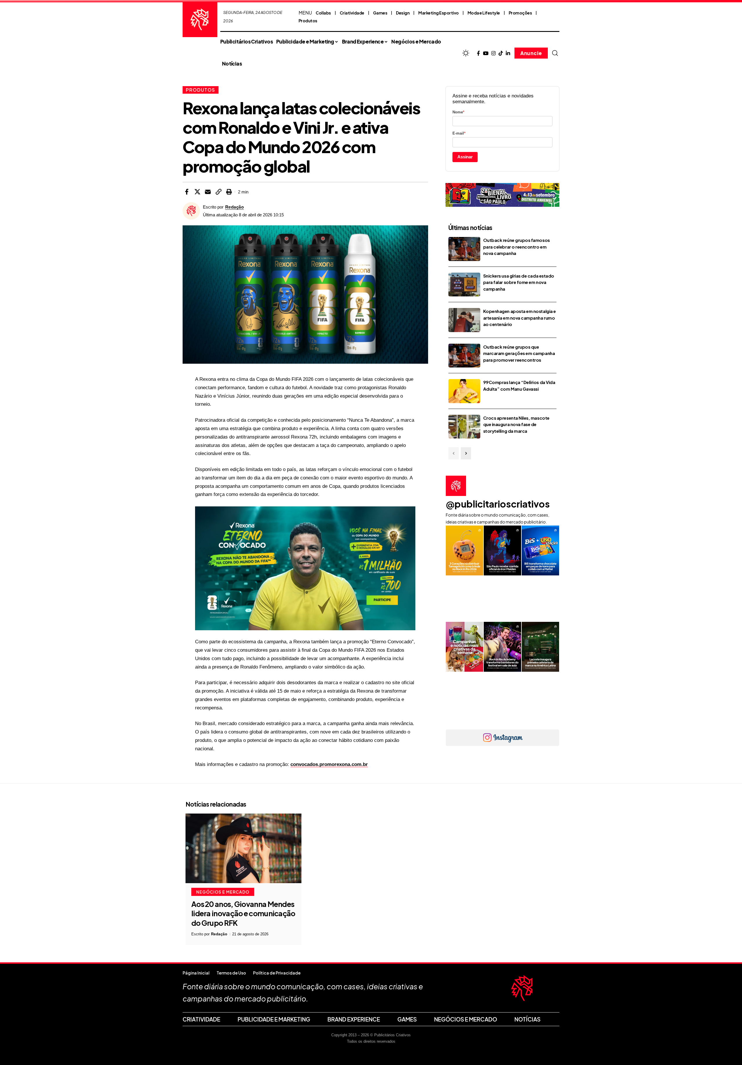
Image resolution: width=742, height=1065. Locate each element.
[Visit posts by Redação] (191, 211)
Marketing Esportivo (438, 12)
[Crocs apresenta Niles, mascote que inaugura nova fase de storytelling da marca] (464, 427)
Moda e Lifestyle (484, 12)
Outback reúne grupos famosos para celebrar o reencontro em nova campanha (516, 246)
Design (403, 12)
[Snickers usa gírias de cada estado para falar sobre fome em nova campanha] (464, 285)
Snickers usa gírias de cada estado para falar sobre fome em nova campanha (518, 282)
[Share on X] (197, 191)
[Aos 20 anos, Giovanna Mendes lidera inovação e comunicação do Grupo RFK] (243, 848)
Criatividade (352, 12)
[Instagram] (493, 53)
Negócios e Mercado (222, 891)
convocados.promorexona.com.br (329, 764)
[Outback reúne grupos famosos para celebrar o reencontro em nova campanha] (464, 249)
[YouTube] (485, 53)
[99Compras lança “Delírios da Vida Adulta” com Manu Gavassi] (464, 391)
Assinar (465, 156)
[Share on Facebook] (187, 191)
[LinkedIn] (508, 53)
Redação (234, 206)
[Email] (208, 191)
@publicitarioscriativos (498, 504)
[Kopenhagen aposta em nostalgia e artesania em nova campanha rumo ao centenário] (464, 320)
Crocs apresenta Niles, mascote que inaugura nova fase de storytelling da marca (516, 424)
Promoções (520, 12)
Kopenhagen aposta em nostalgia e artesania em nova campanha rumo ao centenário (519, 317)
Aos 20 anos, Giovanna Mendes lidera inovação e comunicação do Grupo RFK (243, 913)
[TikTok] (500, 53)
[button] (555, 53)
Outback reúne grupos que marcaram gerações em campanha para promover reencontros (519, 353)
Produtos (308, 20)
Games (380, 12)
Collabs (323, 12)
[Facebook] (478, 53)
